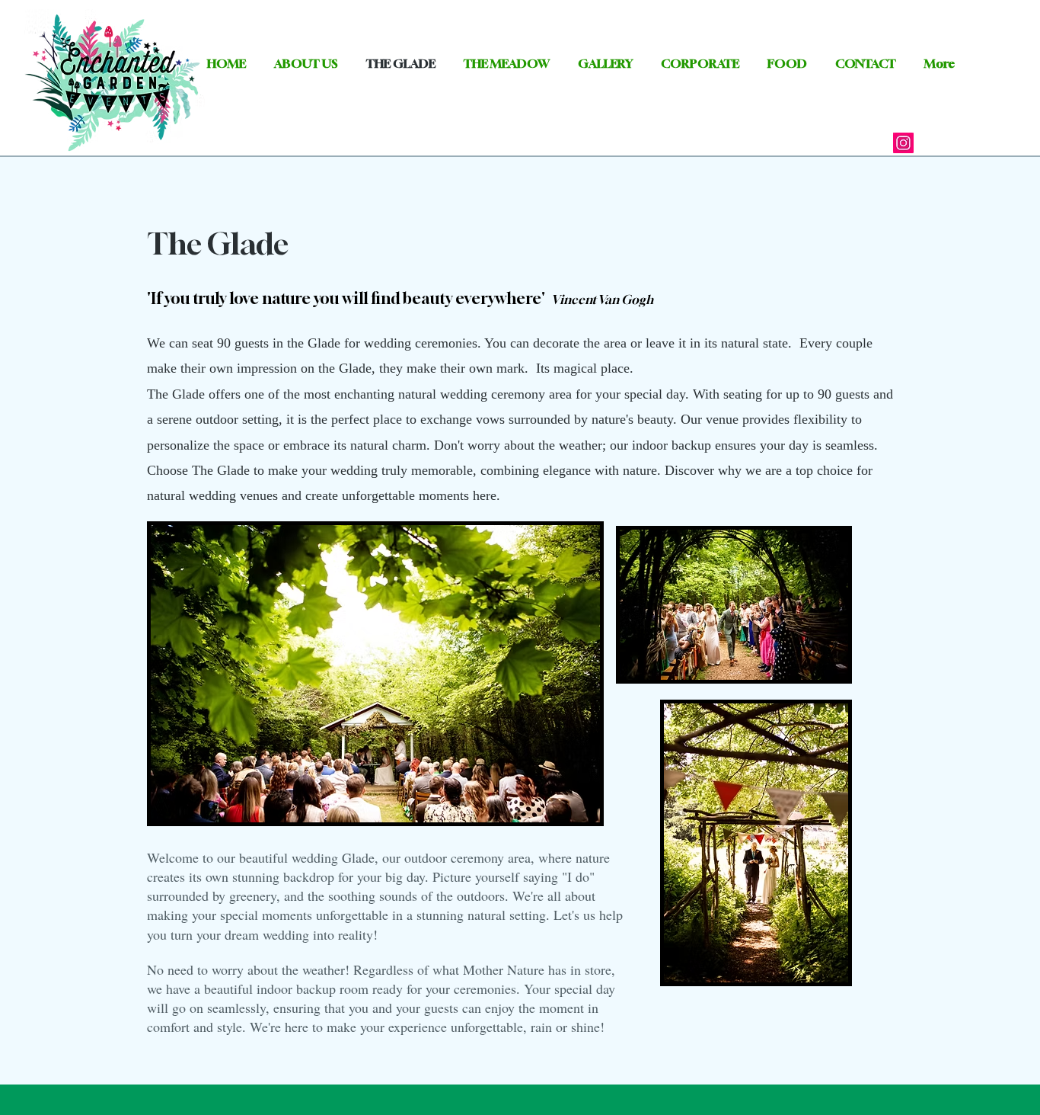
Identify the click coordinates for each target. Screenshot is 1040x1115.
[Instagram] (903, 143)
